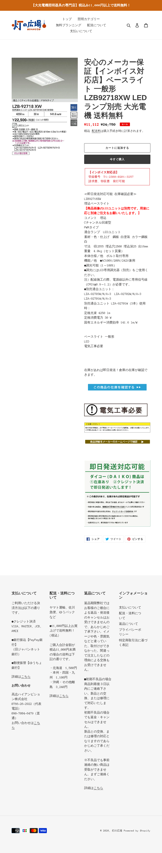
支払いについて (130, 607)
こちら (26, 676)
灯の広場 (117, 830)
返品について (128, 623)
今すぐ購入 (117, 159)
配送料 (96, 130)
